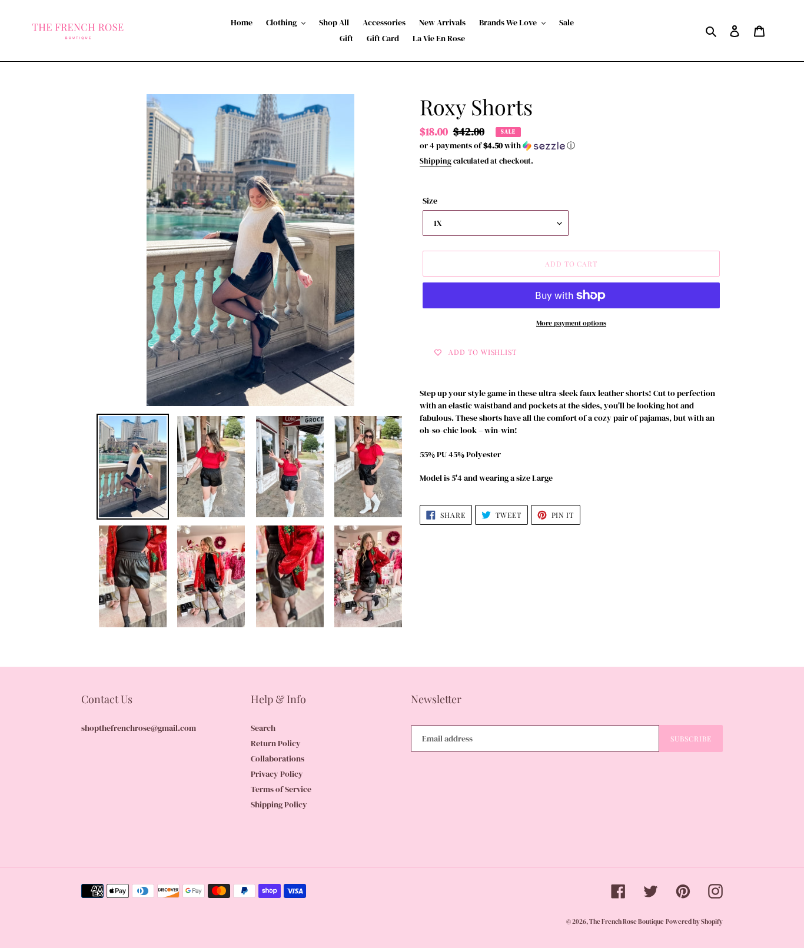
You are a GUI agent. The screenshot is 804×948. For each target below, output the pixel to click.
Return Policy (276, 743)
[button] (497, 145)
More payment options (571, 323)
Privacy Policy (277, 774)
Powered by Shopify (694, 921)
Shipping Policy (279, 804)
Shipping (435, 161)
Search (263, 728)
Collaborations (277, 758)
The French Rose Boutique (626, 921)
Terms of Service (281, 789)
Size (430, 201)
